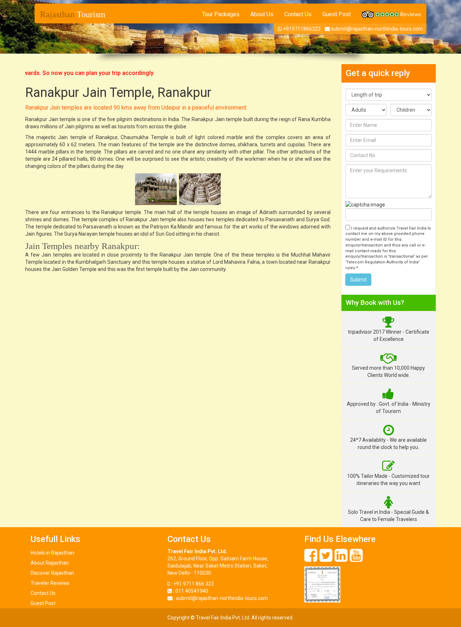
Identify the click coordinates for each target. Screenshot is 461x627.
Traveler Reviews (50, 583)
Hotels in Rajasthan (52, 553)
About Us (261, 14)
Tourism (73, 14)
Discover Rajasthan (52, 573)
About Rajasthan (50, 563)
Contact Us (298, 14)
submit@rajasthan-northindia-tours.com (377, 29)
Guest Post (336, 14)
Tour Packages (221, 14)
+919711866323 (301, 29)
